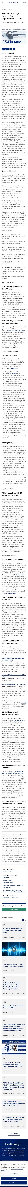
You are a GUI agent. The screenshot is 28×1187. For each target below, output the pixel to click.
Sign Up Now (14, 909)
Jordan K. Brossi (6, 29)
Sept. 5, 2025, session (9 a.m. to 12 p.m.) (14, 684)
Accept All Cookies (14, 1182)
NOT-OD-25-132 (18, 720)
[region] (14, 1173)
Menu (24, 2)
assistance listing (10, 593)
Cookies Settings (14, 1173)
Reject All (14, 1178)
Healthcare (6, 877)
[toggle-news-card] (23, 920)
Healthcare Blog (7, 872)
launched (20, 575)
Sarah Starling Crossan (19, 29)
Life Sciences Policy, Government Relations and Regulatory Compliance (14, 891)
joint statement (13, 374)
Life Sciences (6, 887)
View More (13, 1133)
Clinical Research (8, 880)
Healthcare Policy (8, 882)
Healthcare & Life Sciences (10, 897)
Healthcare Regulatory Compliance (13, 885)
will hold (23, 703)
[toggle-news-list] (25, 920)
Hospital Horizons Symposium (15, 330)
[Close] (26, 1162)
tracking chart (14, 368)
